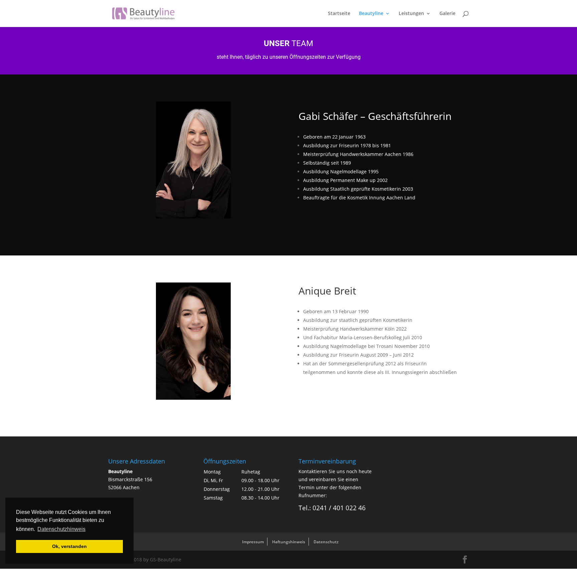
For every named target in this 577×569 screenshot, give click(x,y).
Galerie (447, 13)
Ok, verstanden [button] (69, 546)
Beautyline (371, 13)
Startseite (339, 13)
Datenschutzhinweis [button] (61, 529)
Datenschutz (326, 542)
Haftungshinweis (288, 542)
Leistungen (411, 13)
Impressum (253, 542)
